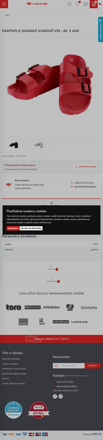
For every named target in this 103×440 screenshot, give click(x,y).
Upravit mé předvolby (31, 228)
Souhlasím (13, 228)
